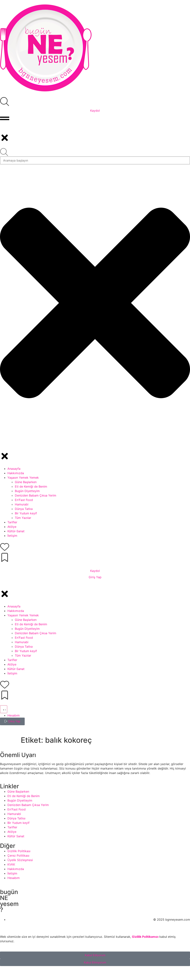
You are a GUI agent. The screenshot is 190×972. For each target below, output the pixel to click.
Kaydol (95, 110)
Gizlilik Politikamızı (145, 937)
